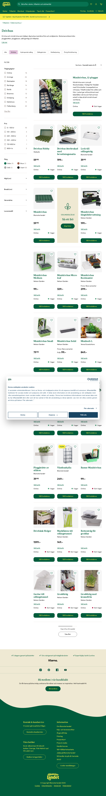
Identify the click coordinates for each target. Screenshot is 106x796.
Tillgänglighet (66, 786)
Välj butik (101, 11)
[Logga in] (96, 4)
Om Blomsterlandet (64, 726)
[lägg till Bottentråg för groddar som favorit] (99, 510)
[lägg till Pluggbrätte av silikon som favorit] (51, 447)
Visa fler (7, 111)
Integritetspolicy (47, 786)
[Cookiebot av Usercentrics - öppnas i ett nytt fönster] (89, 379)
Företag (83, 11)
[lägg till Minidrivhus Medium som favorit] (51, 254)
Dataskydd (57, 786)
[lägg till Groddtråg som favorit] (75, 573)
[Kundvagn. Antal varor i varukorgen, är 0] (101, 4)
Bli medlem (53, 689)
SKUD (59, 759)
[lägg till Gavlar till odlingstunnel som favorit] (51, 573)
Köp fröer (67, 226)
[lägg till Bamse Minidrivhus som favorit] (99, 447)
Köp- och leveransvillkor (66, 730)
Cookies (37, 786)
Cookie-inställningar (67, 766)
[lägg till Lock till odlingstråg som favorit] (99, 128)
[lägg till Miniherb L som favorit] (99, 320)
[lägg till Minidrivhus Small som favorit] (51, 320)
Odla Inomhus (16, 23)
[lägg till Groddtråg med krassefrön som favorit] (99, 573)
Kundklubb (90, 11)
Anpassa (52, 415)
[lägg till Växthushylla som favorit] (75, 447)
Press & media (62, 743)
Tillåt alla (83, 415)
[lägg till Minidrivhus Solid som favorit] (75, 320)
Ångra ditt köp (62, 733)
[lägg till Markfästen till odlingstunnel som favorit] (75, 510)
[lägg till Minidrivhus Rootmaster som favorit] (99, 254)
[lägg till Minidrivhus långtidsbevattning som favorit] (99, 191)
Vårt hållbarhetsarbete (65, 749)
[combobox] (54, 4)
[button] (15, 178)
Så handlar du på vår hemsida (67, 756)
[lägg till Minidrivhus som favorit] (51, 191)
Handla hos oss (62, 746)
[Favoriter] (91, 4)
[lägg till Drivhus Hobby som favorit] (51, 128)
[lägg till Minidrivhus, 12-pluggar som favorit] (64, 82)
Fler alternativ (89, 408)
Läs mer (4, 42)
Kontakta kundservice (35, 732)
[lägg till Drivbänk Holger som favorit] (51, 510)
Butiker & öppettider (34, 757)
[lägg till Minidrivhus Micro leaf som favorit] (75, 254)
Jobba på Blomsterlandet (66, 753)
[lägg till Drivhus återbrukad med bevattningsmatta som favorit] (75, 128)
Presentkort (61, 739)
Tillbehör (5, 23)
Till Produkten (47, 177)
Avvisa (22, 415)
